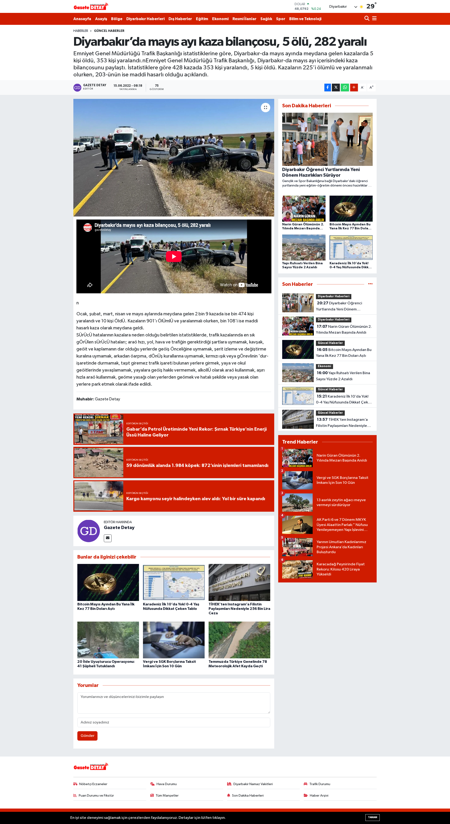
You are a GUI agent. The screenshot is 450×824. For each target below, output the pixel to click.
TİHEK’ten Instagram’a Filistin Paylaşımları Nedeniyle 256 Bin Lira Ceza (239, 608)
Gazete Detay (119, 527)
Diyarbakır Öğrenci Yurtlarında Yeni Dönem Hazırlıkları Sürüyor (339, 306)
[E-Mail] (108, 538)
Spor (280, 19)
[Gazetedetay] (91, 6)
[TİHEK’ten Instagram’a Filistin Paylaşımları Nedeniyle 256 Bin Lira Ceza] (239, 582)
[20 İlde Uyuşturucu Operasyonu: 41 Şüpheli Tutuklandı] (108, 640)
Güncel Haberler (109, 31)
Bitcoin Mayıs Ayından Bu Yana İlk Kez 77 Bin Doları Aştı (343, 353)
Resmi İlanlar (244, 19)
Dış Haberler (180, 19)
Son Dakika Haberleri (248, 795)
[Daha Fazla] (354, 87)
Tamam (372, 817)
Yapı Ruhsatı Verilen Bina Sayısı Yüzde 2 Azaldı (343, 376)
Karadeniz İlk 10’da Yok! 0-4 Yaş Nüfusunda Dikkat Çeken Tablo (344, 400)
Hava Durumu (167, 784)
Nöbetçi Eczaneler (93, 784)
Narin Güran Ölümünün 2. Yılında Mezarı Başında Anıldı (344, 329)
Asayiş (101, 19)
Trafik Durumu (319, 784)
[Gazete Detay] (88, 531)
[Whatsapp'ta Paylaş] (345, 87)
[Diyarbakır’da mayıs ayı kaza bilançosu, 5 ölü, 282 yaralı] (173, 157)
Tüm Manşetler (167, 795)
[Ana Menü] (373, 19)
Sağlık (266, 19)
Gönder (87, 736)
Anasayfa (82, 19)
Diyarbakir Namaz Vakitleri (253, 784)
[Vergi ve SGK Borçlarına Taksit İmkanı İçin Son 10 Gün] (174, 640)
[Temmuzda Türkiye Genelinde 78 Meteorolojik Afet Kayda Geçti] (239, 640)
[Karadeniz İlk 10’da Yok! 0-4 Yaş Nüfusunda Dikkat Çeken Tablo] (174, 582)
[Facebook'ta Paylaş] (327, 87)
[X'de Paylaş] (336, 87)
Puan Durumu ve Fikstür (96, 795)
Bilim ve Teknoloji (305, 19)
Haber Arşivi (319, 795)
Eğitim (202, 19)
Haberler (80, 31)
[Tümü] (370, 284)
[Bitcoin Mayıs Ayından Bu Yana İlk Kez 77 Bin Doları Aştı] (108, 582)
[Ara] (367, 19)
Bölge (116, 19)
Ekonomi (220, 19)
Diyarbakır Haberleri (145, 19)
